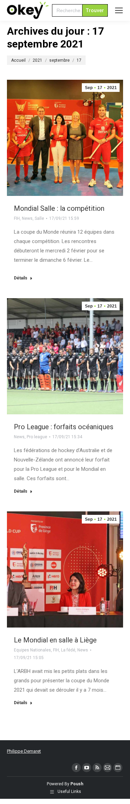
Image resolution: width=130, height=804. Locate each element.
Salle (39, 218)
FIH (17, 218)
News (27, 218)
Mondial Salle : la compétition (59, 208)
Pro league (37, 436)
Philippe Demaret (24, 751)
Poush (76, 783)
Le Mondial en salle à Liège (55, 640)
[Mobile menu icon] (119, 10)
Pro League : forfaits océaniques (63, 427)
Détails (20, 278)
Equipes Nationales (32, 650)
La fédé (68, 650)
